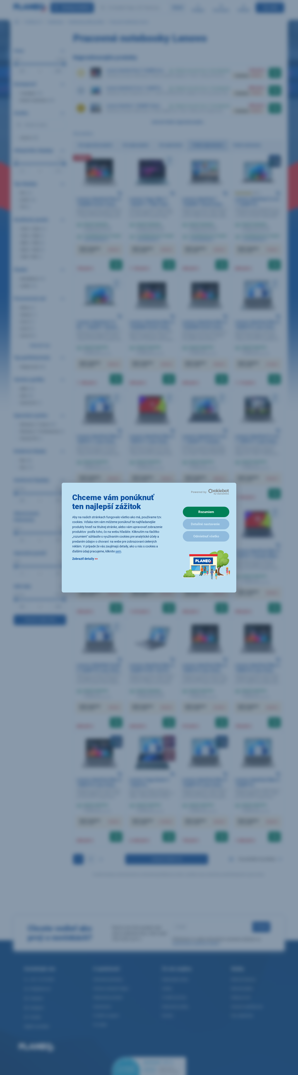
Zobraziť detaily (85, 558)
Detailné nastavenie (205, 524)
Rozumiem (206, 512)
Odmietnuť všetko (206, 536)
